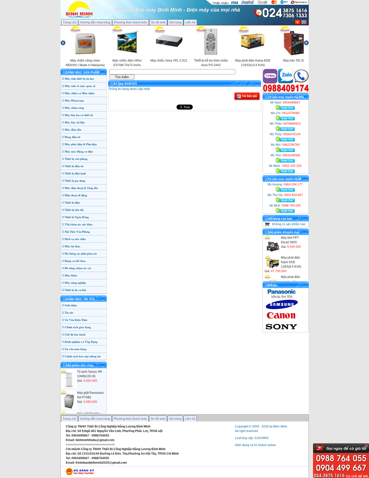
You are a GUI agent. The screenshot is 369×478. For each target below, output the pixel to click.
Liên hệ (190, 22)
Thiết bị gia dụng (75, 180)
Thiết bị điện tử (74, 166)
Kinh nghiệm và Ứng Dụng (81, 341)
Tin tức (69, 312)
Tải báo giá (249, 96)
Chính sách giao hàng (78, 327)
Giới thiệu (71, 305)
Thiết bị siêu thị (74, 209)
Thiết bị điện (72, 202)
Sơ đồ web (158, 22)
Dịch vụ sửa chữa (75, 239)
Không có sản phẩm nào (288, 224)
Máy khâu (71, 275)
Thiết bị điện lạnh (75, 173)
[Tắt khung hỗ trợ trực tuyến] (366, 445)
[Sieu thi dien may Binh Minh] (79, 17)
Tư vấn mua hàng (75, 349)
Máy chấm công (74, 107)
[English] (304, 23)
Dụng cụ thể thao (75, 260)
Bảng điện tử (72, 136)
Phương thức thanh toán (130, 22)
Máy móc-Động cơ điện (79, 151)
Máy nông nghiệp (75, 282)
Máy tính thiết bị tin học (79, 78)
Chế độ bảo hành (75, 334)
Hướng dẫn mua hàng (95, 22)
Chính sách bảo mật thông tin (83, 356)
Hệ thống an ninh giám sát (81, 253)
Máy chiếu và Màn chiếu (79, 93)
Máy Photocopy (74, 100)
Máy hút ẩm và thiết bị (79, 115)
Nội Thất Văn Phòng (77, 231)
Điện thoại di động (76, 195)
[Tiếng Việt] (297, 23)
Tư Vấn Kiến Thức (76, 319)
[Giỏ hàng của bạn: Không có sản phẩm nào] (267, 225)
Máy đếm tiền (73, 129)
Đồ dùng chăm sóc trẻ (78, 268)
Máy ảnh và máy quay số (80, 85)
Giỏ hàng (175, 22)
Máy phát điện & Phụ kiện (81, 144)
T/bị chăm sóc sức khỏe (79, 224)
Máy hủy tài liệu (75, 122)
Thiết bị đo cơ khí (75, 290)
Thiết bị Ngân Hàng (77, 217)
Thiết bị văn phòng (76, 158)
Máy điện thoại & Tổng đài (81, 187)
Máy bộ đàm (72, 246)
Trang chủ (70, 22)
